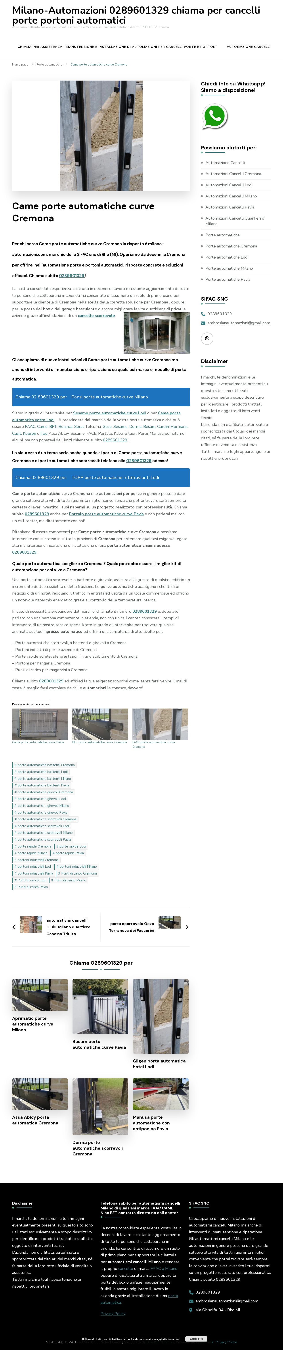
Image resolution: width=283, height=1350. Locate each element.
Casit (16, 433)
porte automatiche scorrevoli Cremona (47, 819)
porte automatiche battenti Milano (44, 778)
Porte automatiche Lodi (227, 257)
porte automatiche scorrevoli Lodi (43, 826)
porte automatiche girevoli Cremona (45, 792)
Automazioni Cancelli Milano (231, 196)
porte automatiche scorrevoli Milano (45, 832)
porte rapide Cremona (34, 846)
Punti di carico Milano (70, 880)
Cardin (163, 426)
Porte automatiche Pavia (227, 279)
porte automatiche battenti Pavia (43, 785)
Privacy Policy (113, 1313)
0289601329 (72, 275)
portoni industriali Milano (78, 866)
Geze (107, 426)
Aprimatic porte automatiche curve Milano (32, 1024)
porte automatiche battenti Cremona (46, 765)
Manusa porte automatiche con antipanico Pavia (151, 1123)
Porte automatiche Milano (229, 268)
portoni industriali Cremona (38, 860)
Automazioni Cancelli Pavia (229, 207)
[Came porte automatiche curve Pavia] (40, 724)
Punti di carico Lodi (32, 880)
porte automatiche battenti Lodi (43, 772)
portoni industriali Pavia (35, 873)
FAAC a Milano (164, 1268)
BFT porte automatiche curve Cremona (99, 742)
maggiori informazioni (167, 1339)
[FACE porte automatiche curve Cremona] (160, 724)
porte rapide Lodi (72, 846)
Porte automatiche (222, 235)
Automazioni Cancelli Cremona (233, 173)
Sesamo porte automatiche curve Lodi (109, 413)
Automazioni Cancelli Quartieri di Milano (235, 221)
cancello (125, 1268)
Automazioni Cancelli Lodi (228, 185)
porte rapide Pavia (70, 853)
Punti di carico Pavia (33, 887)
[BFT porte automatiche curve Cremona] (100, 724)
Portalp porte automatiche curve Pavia (106, 514)
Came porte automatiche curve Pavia (38, 742)
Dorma (135, 426)
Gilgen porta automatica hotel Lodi (159, 1064)
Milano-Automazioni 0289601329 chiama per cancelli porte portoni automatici (136, 15)
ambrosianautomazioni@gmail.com (239, 323)
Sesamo (120, 426)
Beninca (66, 426)
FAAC (30, 426)
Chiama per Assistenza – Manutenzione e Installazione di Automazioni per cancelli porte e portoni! (118, 47)
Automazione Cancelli (249, 47)
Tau (44, 433)
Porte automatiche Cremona (231, 246)
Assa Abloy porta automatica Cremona (35, 1120)
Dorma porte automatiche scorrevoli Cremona (98, 1148)
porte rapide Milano (33, 853)
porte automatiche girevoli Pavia (42, 812)
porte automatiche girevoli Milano (43, 805)
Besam (149, 426)
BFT (53, 426)
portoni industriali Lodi (35, 866)
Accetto (196, 1339)
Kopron (29, 433)
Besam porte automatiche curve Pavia (99, 1044)
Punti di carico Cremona (79, 873)
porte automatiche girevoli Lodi (42, 799)
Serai (78, 426)
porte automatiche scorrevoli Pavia (44, 839)
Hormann (179, 426)
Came (42, 426)
